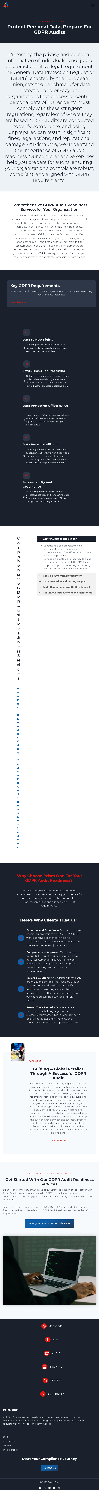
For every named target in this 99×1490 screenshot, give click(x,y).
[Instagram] (59, 1488)
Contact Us (9, 1441)
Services (7, 1445)
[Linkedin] (54, 1488)
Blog (5, 1437)
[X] (45, 1488)
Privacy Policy (10, 1450)
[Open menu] (93, 5)
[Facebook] (40, 1488)
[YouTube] (49, 1488)
